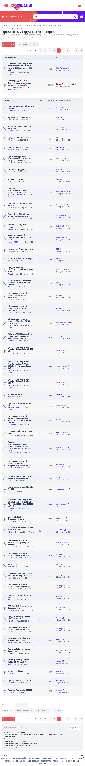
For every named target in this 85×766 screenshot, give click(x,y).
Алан (58, 565)
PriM (9, 599)
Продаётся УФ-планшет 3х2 (20, 249)
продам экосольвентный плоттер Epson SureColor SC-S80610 (20, 282)
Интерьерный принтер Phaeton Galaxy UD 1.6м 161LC (18, 381)
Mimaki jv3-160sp (15, 671)
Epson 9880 (12, 564)
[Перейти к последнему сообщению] (68, 68)
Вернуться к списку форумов (13, 728)
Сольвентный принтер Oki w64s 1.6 (20, 432)
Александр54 (14, 435)
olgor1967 (60, 530)
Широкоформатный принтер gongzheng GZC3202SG (17, 295)
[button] (40, 50)
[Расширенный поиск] (75, 16)
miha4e (10, 664)
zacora (11, 673)
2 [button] (54, 51)
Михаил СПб (13, 547)
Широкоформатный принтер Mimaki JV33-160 (19, 585)
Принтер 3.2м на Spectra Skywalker (19, 650)
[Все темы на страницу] (35, 50)
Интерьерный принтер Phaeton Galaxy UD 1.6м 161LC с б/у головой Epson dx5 (19, 365)
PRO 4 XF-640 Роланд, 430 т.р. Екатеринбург (21, 607)
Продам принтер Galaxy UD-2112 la (21, 107)
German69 (60, 179)
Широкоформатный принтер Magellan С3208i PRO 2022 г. (19, 321)
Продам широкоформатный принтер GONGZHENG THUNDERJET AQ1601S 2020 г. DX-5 (20, 446)
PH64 (10, 261)
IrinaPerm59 (13, 521)
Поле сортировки (7, 710)
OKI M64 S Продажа (16, 169)
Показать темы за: (8, 705)
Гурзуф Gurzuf (13, 274)
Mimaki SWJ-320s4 (16, 394)
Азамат (59, 661)
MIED (58, 117)
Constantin (13, 218)
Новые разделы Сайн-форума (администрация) (20, 82)
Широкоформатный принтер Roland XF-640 (18, 554)
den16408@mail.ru (15, 195)
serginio (12, 340)
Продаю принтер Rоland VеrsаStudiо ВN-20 (19, 617)
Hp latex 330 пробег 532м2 (19, 117)
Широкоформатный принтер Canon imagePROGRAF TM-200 (18, 463)
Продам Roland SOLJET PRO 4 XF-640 (21, 204)
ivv (10, 480)
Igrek (9, 172)
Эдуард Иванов (15, 468)
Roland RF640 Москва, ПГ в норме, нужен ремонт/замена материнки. (20, 336)
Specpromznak (14, 453)
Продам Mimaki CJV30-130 (19, 138)
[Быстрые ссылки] (81, 16)
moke (10, 396)
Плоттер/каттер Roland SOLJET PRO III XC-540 (18, 661)
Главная (4, 755)
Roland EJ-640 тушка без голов (19, 226)
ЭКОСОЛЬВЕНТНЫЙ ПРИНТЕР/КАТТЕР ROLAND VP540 (19, 237)
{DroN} (11, 110)
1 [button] (49, 51)
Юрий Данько (14, 72)
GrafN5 (11, 621)
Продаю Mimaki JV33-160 (19, 147)
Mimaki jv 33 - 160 (15, 179)
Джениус (12, 300)
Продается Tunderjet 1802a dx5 (20, 596)
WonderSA (13, 163)
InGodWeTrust (13, 229)
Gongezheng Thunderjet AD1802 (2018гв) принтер (19, 215)
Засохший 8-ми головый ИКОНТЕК (19, 127)
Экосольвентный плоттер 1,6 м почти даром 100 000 (20, 574)
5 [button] (67, 51)
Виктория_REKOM (15, 325)
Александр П (12, 642)
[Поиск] (72, 16)
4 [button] (63, 51)
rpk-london (12, 425)
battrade (12, 181)
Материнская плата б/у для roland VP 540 (20, 528)
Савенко (12, 251)
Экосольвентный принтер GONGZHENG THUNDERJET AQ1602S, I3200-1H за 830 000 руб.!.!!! (20, 503)
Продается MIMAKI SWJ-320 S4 (20, 404)
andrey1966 (13, 242)
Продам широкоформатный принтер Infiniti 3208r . (18, 190)
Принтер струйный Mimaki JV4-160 (20, 488)
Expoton (11, 149)
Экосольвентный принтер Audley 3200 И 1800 (20, 639)
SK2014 (11, 131)
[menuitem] (4, 17)
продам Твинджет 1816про (20, 258)
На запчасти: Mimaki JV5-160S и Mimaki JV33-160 (19, 477)
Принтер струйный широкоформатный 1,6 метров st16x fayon (19, 158)
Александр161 (14, 353)
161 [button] (76, 51)
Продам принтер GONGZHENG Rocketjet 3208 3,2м (20, 269)
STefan (10, 140)
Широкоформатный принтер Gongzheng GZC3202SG (17, 308)
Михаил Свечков (62, 447)
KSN (9, 287)
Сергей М (11, 653)
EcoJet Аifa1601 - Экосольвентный (16, 518)
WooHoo (11, 567)
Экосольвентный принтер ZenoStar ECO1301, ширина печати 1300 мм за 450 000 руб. (20, 66)
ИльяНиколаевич (14, 408)
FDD (57, 249)
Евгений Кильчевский (17, 85)
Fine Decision (13, 208)
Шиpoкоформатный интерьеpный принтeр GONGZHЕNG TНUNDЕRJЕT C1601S (19, 419)
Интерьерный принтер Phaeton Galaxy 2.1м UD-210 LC (20, 349)
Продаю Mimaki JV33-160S (19, 680)
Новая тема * (8, 44)
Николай (11, 120)
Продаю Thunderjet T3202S (20, 690)
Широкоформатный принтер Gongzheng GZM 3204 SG (19, 542)
